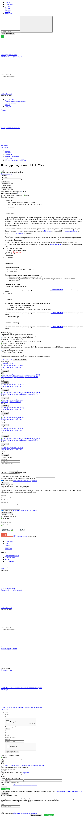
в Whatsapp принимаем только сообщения (21, 689)
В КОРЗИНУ (5, 182)
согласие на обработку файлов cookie (69, 791)
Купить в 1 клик (6, 187)
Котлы (7, 559)
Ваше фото (4, 472)
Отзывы (8, 10)
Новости (8, 545)
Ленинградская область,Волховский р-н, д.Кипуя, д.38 (11, 55)
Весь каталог (9, 561)
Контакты (8, 14)
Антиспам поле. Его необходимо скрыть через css (18, 478)
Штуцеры (47, 231)
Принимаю (5, 793)
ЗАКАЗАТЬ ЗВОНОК (20, 359)
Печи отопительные (12, 556)
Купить (4, 787)
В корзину (5, 371)
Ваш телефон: (5, 782)
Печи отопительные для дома (15, 101)
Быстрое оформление (36, 765)
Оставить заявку (7, 512)
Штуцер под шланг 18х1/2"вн (11, 449)
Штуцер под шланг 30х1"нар (11, 402)
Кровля (7, 105)
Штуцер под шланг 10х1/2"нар (11, 386)
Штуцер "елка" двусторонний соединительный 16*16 (19, 440)
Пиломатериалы (10, 103)
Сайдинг (8, 106)
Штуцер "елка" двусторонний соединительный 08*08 (19, 377)
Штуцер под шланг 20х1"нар (11, 367)
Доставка (8, 6)
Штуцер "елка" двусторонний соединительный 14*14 (19, 394)
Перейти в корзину (22, 765)
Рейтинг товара (6, 174)
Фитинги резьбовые (70, 231)
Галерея (7, 12)
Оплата (7, 8)
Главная (7, 2)
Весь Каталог (9, 99)
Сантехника (19, 233)
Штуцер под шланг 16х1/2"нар (11, 409)
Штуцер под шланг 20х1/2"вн (11, 430)
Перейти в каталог (7, 363)
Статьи (7, 547)
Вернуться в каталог (8, 765)
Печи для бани (10, 557)
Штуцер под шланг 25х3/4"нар (11, 419)
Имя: (2, 780)
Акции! (3, 110)
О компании (9, 4)
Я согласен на (20, 481)
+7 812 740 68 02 (6, 94)
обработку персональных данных (25, 481)
